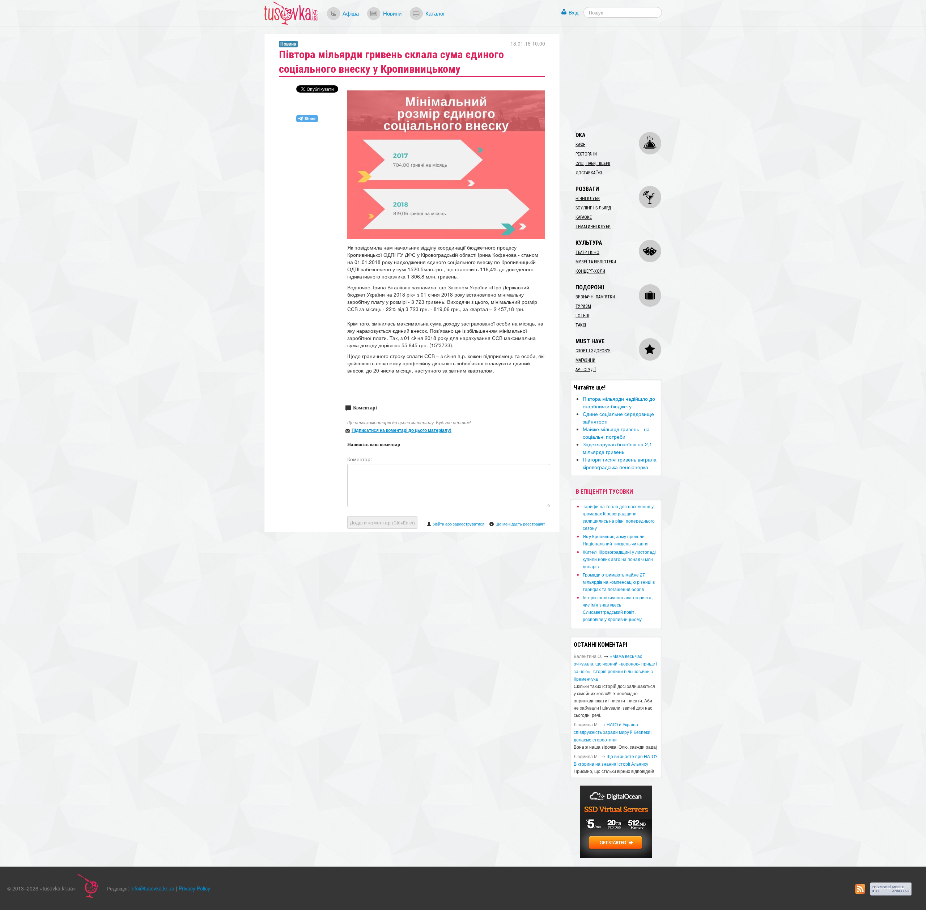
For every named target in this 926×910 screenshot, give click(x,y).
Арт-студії (585, 369)
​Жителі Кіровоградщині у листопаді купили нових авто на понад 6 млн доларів (619, 559)
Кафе (580, 144)
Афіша (351, 13)
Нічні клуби (587, 198)
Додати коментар (382, 522)
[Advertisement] (624, 79)
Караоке (583, 217)
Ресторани (586, 154)
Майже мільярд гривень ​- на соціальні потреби (616, 432)
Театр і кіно (587, 252)
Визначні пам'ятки (595, 296)
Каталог (435, 13)
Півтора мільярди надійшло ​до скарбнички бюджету (619, 402)
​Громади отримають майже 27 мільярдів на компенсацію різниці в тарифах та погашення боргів (619, 581)
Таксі (580, 325)
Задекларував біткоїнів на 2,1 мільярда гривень (617, 448)
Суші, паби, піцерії (592, 163)
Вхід (573, 12)
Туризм (583, 306)
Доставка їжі (588, 172)
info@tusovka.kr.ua (152, 888)
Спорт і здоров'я (593, 350)
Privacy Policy (194, 888)
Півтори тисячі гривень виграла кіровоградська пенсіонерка (620, 463)
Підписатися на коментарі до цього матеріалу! (401, 430)
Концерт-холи (590, 271)
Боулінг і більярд (593, 208)
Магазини (585, 360)
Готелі (582, 315)
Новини (392, 13)
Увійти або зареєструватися (458, 524)
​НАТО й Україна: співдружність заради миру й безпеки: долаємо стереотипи (612, 732)
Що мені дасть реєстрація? (520, 524)
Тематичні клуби (593, 226)
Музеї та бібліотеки (595, 261)
